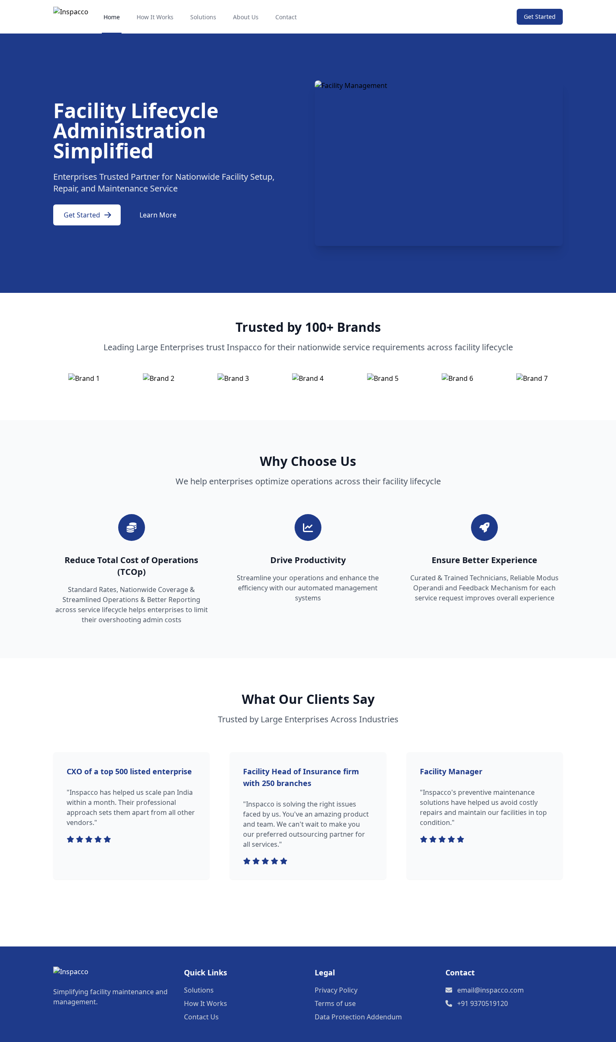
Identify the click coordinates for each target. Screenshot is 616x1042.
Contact (286, 17)
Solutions (203, 17)
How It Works (155, 17)
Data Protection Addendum (358, 1016)
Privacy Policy (336, 990)
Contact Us (201, 1016)
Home (112, 17)
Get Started (540, 17)
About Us (246, 17)
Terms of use (335, 1003)
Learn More (158, 215)
